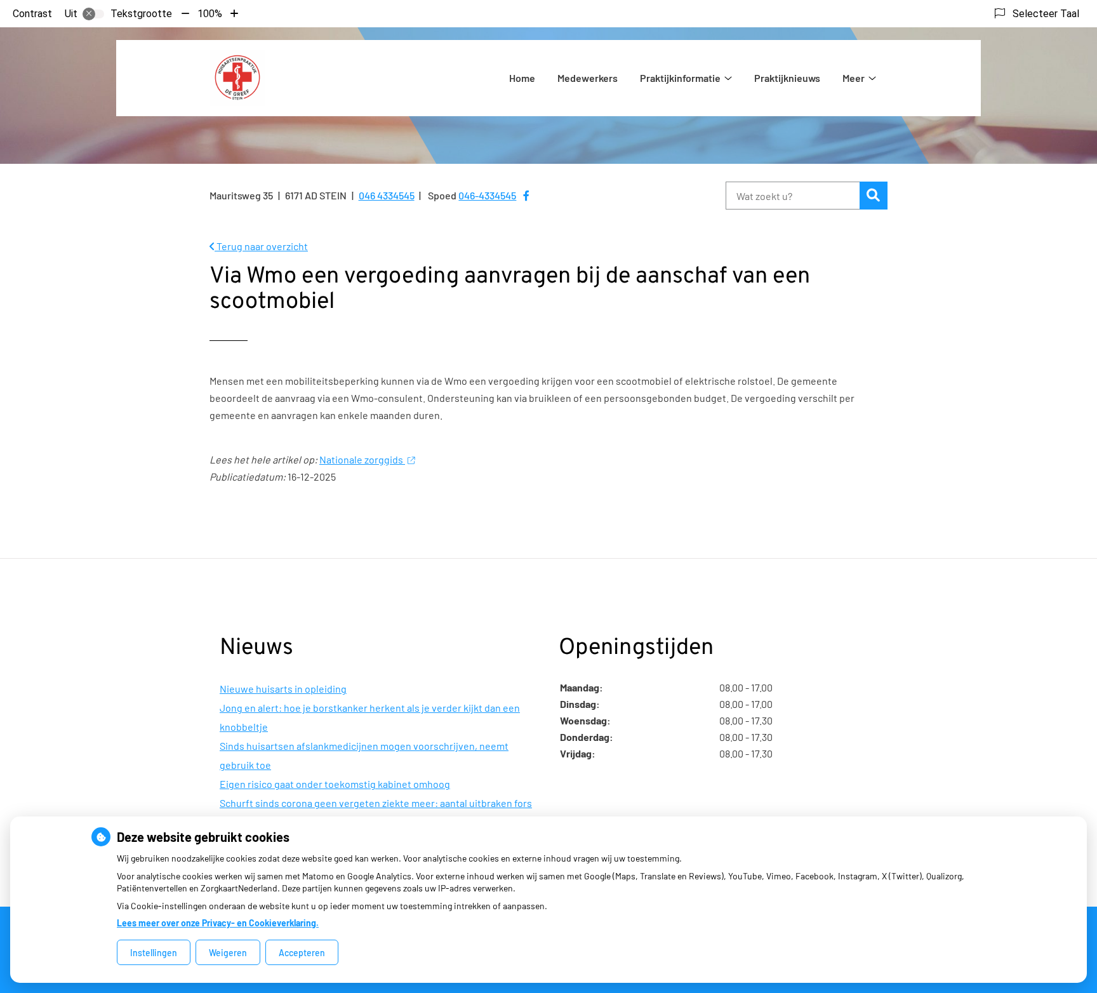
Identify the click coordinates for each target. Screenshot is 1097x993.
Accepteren (302, 952)
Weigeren (228, 952)
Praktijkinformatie (680, 78)
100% (209, 14)
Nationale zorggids (362, 459)
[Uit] (93, 14)
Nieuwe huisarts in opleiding (283, 689)
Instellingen (153, 952)
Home (522, 78)
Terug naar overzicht (261, 246)
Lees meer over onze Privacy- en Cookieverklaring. (218, 922)
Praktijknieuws (787, 78)
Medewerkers (587, 78)
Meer (853, 78)
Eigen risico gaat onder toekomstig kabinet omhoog (335, 784)
